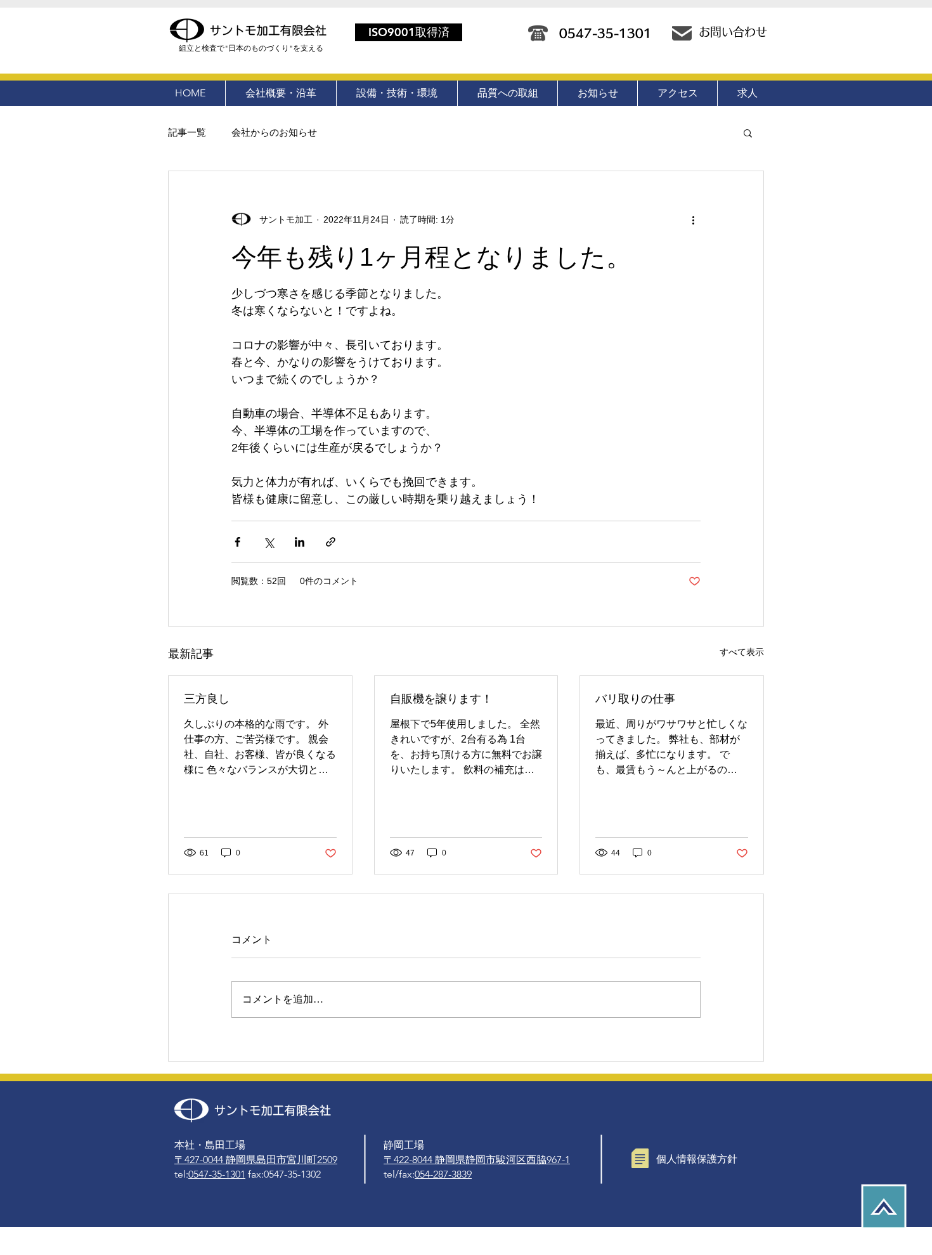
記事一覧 (187, 132)
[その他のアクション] (693, 219)
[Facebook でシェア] (237, 542)
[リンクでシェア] (331, 542)
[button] (748, 132)
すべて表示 (742, 652)
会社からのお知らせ (274, 132)
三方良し (207, 699)
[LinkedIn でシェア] (300, 542)
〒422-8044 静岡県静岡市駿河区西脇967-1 (477, 1160)
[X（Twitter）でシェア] (268, 542)
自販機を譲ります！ (441, 699)
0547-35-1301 (216, 1174)
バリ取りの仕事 (635, 699)
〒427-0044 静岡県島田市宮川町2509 (255, 1160)
